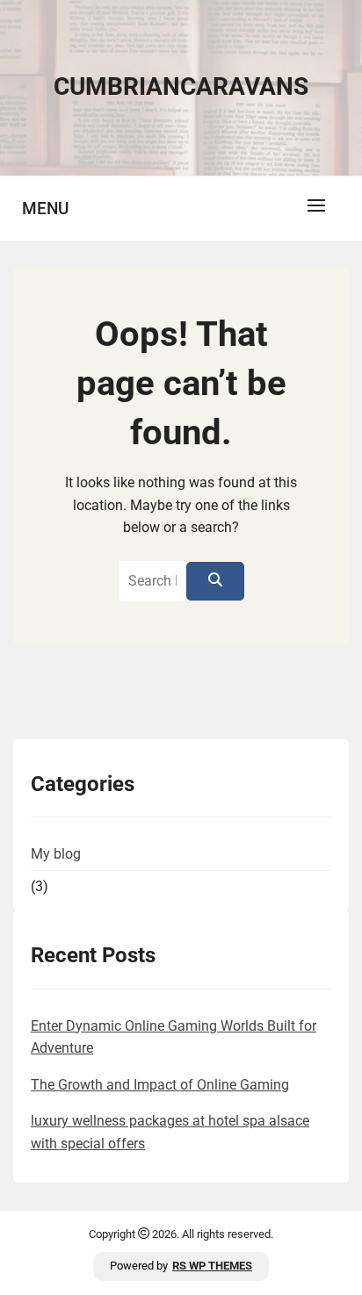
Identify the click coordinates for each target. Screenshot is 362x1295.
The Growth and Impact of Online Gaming (160, 1084)
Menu (45, 208)
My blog (56, 853)
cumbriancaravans (181, 86)
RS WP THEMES (212, 1265)
